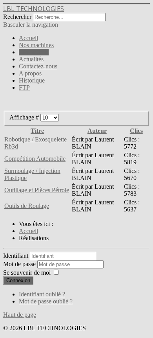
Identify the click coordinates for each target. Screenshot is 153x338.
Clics (136, 130)
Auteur (97, 130)
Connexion (18, 280)
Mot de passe (20, 264)
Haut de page (19, 314)
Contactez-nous (38, 66)
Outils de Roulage (26, 205)
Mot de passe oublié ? (46, 301)
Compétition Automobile (35, 158)
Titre (37, 130)
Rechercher (17, 16)
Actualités (31, 59)
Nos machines (36, 45)
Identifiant (15, 255)
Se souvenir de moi (27, 272)
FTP (24, 87)
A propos (30, 73)
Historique (32, 80)
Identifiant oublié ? (42, 294)
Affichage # (24, 117)
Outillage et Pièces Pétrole (36, 190)
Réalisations (34, 52)
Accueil (28, 38)
